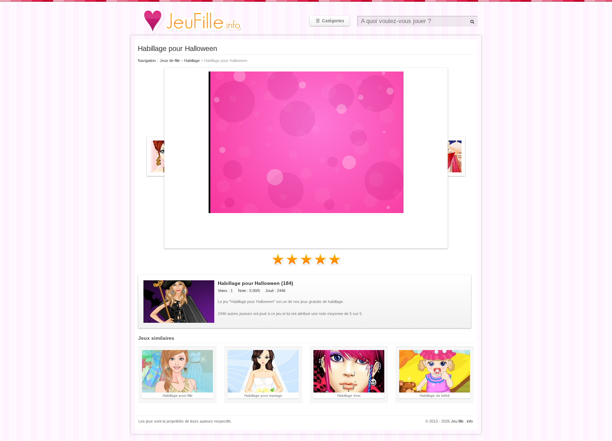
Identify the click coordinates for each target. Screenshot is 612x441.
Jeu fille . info (462, 421)
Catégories (330, 20)
